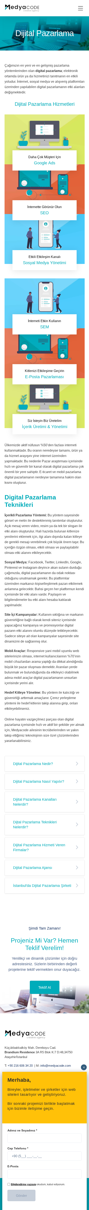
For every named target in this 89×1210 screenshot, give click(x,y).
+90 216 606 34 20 (20, 1065)
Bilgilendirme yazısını (23, 1184)
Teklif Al (44, 987)
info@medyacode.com (55, 1065)
